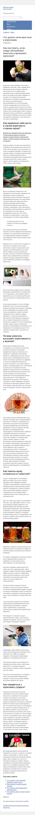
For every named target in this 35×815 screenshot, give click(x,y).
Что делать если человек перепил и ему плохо (16, 781)
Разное (9, 29)
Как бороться (11, 26)
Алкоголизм (7, 9)
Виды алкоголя (11, 21)
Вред (8, 24)
